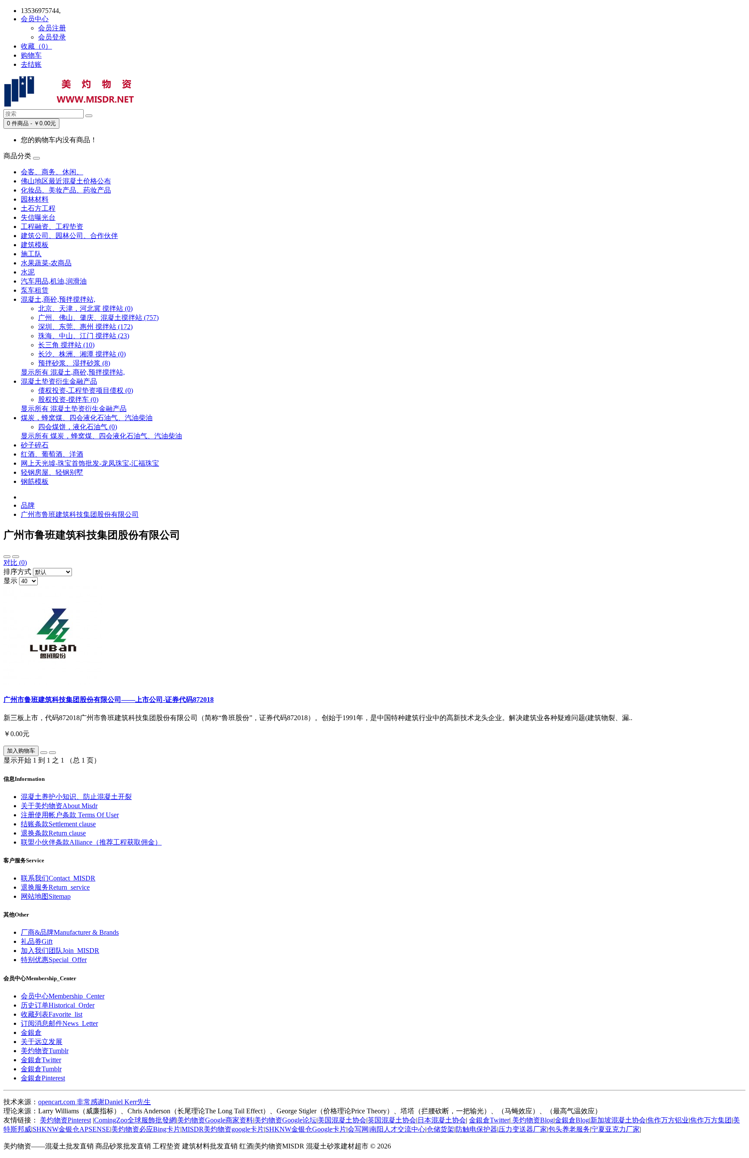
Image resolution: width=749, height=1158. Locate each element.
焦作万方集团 (711, 1120)
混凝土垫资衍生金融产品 (59, 381)
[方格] (15, 556)
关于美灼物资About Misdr (59, 805)
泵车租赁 (35, 290)
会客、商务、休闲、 (52, 172)
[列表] (6, 556)
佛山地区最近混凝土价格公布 (66, 181)
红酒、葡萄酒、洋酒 (52, 454)
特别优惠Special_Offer (54, 959)
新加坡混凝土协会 (618, 1120)
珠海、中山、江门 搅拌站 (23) (83, 335)
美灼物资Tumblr (44, 1050)
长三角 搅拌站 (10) (66, 345)
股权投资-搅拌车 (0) (68, 399)
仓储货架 (440, 1129)
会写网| (359, 1129)
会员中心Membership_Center (62, 996)
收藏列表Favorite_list (51, 1014)
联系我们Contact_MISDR (58, 878)
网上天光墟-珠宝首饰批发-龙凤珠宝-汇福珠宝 (90, 463)
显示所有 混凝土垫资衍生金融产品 (74, 408)
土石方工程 (38, 208)
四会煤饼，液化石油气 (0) (77, 427)
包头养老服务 (569, 1129)
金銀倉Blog (572, 1120)
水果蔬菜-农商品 (46, 263)
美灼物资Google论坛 (285, 1120)
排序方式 (17, 571)
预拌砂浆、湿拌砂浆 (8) (74, 363)
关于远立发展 (41, 1041)
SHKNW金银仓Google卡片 (305, 1129)
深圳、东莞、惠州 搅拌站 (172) (85, 326)
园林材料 (35, 199)
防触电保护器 (476, 1129)
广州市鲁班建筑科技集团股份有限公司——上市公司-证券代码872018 (108, 699)
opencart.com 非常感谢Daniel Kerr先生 (94, 1102)
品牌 (28, 505)
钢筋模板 (35, 481)
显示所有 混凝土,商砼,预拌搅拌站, (73, 372)
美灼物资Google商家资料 (215, 1120)
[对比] (52, 752)
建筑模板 (35, 244)
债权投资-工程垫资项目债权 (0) (85, 390)
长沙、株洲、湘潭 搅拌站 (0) (82, 354)
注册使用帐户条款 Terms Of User (70, 815)
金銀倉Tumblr (41, 1069)
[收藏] (43, 752)
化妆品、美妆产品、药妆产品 (66, 190)
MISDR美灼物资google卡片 (223, 1129)
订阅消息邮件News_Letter (59, 1023)
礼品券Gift (36, 941)
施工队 (31, 254)
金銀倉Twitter (41, 1059)
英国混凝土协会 (392, 1120)
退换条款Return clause (53, 833)
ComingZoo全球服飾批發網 (135, 1120)
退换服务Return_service (55, 887)
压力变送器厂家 (522, 1129)
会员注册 (52, 28)
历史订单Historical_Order (57, 1005)
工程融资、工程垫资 (52, 226)
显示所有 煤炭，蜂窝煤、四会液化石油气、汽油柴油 (101, 436)
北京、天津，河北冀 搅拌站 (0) (85, 308)
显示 (10, 580)
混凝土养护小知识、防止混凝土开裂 (76, 796)
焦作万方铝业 (668, 1120)
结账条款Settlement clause (58, 824)
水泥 (28, 272)
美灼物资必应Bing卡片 (145, 1129)
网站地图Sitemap (46, 896)
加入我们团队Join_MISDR (60, 950)
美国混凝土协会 (342, 1120)
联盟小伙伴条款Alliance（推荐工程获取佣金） (91, 842)
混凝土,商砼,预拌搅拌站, (58, 299)
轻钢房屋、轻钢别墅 (52, 472)
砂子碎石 (35, 445)
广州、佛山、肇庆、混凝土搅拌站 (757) (98, 317)
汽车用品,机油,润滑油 (54, 281)
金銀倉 (31, 1032)
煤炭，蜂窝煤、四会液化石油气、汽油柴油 (87, 417)
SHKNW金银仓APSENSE (71, 1129)
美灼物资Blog (532, 1120)
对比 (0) (15, 562)
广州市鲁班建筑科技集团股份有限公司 (80, 514)
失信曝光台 (38, 217)
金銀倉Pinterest (43, 1078)
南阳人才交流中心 (397, 1129)
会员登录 (52, 37)
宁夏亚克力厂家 (615, 1129)
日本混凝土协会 (441, 1120)
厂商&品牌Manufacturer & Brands (70, 932)
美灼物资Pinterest (65, 1120)
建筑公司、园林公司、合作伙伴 (69, 235)
